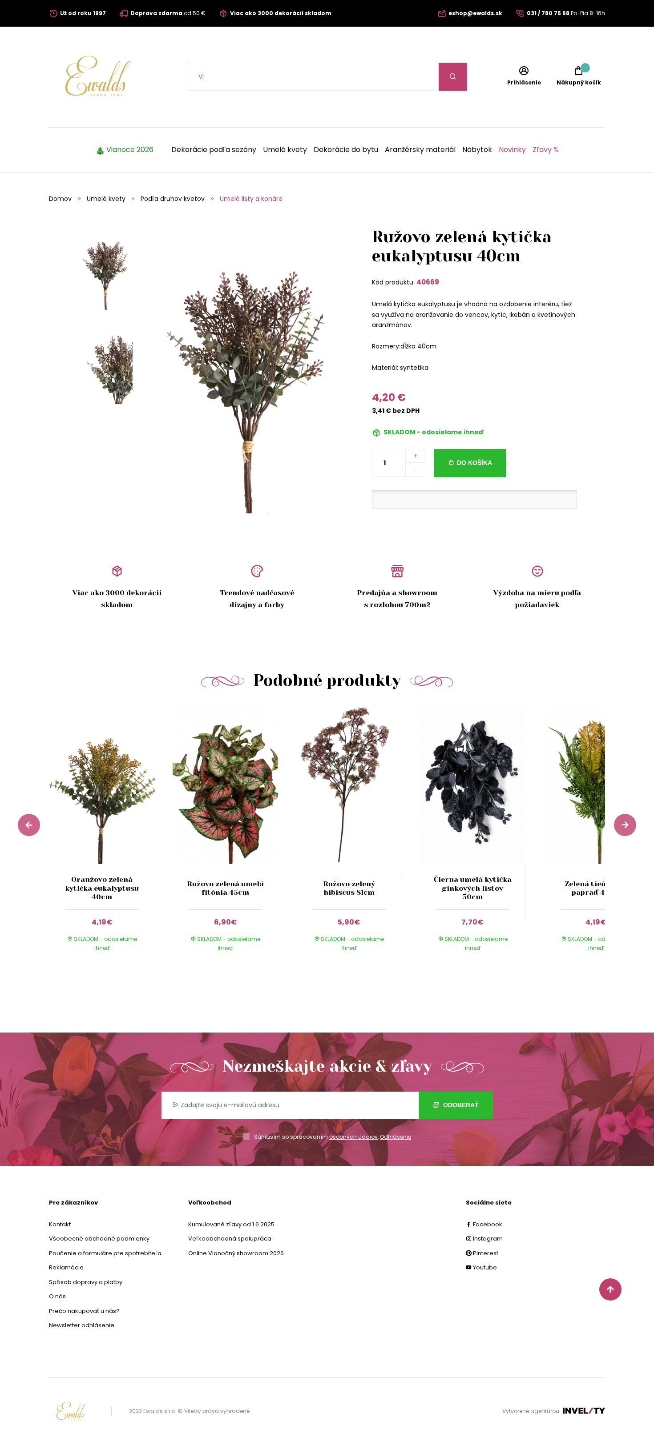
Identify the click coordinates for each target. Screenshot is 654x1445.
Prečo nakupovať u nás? (84, 1311)
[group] (111, 837)
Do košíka (474, 462)
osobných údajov (353, 1137)
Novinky (512, 149)
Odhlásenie (395, 1137)
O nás (57, 1296)
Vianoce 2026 (129, 149)
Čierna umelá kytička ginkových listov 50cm (473, 888)
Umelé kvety (285, 149)
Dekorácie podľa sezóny (213, 149)
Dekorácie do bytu (346, 149)
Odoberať (460, 1105)
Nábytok (477, 149)
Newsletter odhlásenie (81, 1325)
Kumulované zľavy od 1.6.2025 (231, 1224)
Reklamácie (66, 1267)
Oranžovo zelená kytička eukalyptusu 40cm (102, 888)
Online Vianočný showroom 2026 (236, 1253)
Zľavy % (546, 149)
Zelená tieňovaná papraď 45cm (596, 888)
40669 (427, 282)
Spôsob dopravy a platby (85, 1282)
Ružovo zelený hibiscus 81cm (349, 888)
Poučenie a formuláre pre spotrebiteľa (105, 1253)
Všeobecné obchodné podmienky (99, 1238)
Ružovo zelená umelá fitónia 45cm (225, 888)
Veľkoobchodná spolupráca (229, 1238)
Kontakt (60, 1224)
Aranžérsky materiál (420, 149)
